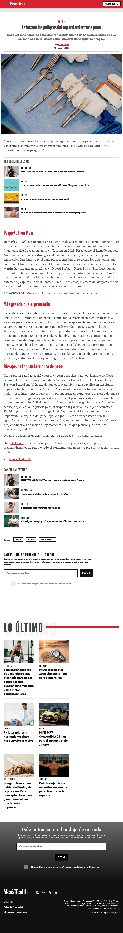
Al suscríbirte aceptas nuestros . (52, 583)
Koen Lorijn (63, 44)
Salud (61, 21)
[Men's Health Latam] (19, 4)
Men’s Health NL (20, 459)
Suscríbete (111, 4)
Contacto (8, 902)
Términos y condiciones (15, 912)
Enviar (86, 573)
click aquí (17, 443)
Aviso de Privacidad (13, 907)
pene (18, 539)
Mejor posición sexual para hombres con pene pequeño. (64, 293)
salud (31, 539)
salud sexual (47, 539)
